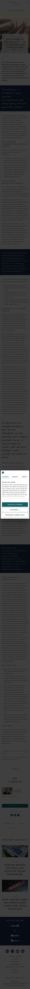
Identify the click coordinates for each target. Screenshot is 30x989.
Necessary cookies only (15, 515)
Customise (14, 509)
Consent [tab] (5, 476)
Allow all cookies (15, 504)
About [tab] (24, 476)
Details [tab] (15, 476)
